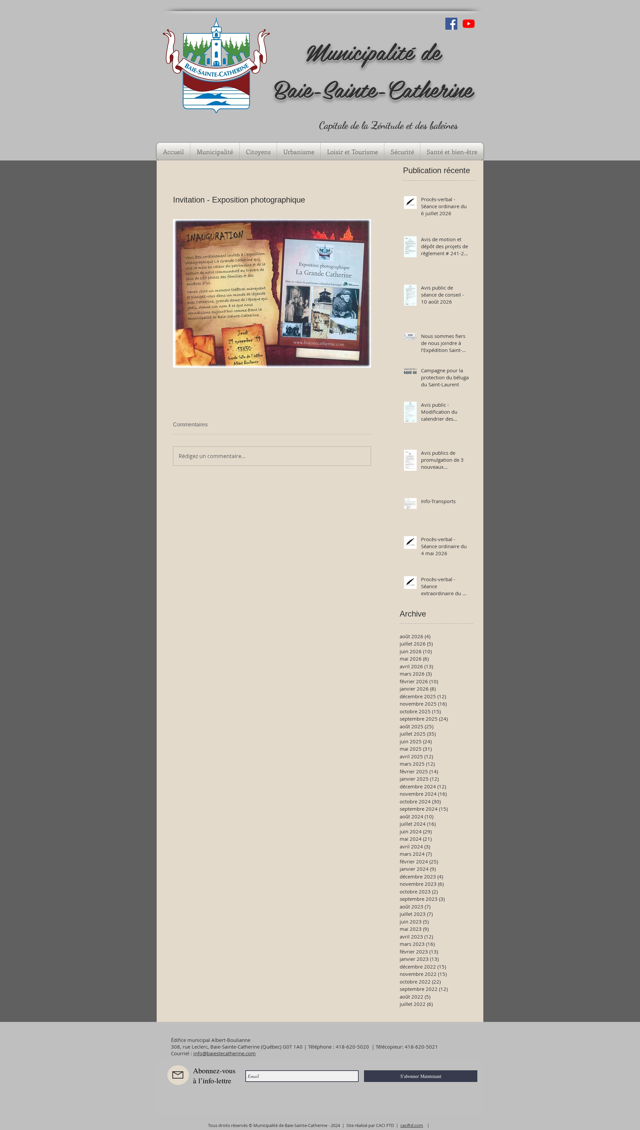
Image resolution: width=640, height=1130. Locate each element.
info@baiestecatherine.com (224, 1053)
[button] (214, 151)
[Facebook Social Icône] (451, 24)
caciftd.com (411, 1125)
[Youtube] (469, 24)
